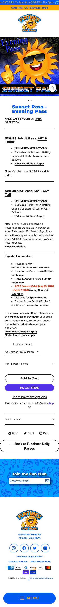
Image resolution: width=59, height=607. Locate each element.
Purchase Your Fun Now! (29, 556)
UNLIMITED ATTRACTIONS (31, 148)
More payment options (29, 397)
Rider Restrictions (15, 246)
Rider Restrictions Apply (29, 163)
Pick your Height (22, 344)
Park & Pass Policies (16, 363)
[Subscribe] (47, 481)
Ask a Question (13, 419)
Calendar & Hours (18, 561)
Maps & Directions (40, 561)
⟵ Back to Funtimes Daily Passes (29, 446)
